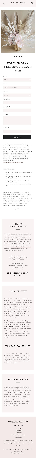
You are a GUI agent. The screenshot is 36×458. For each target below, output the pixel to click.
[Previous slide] (10, 57)
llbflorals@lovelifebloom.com (13, 162)
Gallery (18, 433)
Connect (18, 437)
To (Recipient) (7, 99)
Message (5, 114)
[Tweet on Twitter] (18, 209)
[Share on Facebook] (15, 209)
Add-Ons (5, 91)
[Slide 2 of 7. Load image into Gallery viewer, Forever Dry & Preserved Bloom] (14, 57)
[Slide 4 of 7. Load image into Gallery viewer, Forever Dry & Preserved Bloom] (18, 57)
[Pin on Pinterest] (21, 209)
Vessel (5, 84)
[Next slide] (26, 57)
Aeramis (22, 453)
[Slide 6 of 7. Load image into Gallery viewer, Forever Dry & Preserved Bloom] (21, 57)
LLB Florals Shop (19, 435)
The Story (19, 428)
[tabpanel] (18, 31)
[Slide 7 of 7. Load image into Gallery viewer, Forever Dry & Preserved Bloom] (23, 57)
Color (4, 76)
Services (18, 430)
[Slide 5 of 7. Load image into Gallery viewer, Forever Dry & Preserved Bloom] (20, 57)
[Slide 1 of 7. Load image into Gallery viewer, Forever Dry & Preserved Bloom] (13, 57)
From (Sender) (7, 107)
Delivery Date (7, 127)
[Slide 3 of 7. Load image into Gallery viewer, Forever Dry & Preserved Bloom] (16, 57)
